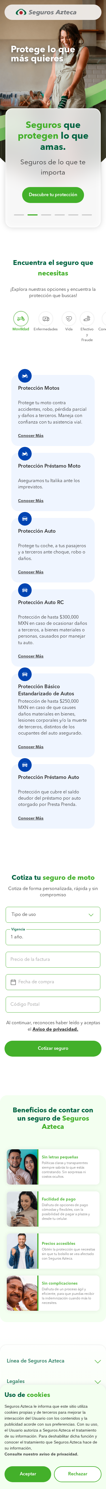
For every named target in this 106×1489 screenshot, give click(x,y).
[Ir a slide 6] (87, 214)
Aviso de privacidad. (55, 1029)
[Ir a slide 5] (73, 214)
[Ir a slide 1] (19, 214)
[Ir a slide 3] (46, 214)
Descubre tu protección (53, 195)
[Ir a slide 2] (33, 214)
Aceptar (28, 1474)
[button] (53, 915)
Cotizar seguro (53, 1048)
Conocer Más (31, 435)
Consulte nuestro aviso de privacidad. (41, 1454)
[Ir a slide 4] (60, 214)
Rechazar (77, 1474)
